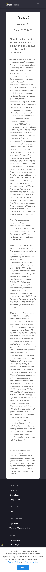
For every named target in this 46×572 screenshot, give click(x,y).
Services (13, 490)
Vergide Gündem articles (20, 528)
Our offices (14, 495)
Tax (11, 511)
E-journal (13, 524)
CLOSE (23, 568)
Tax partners (15, 499)
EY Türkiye (14, 545)
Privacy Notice (31, 562)
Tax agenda (14, 540)
